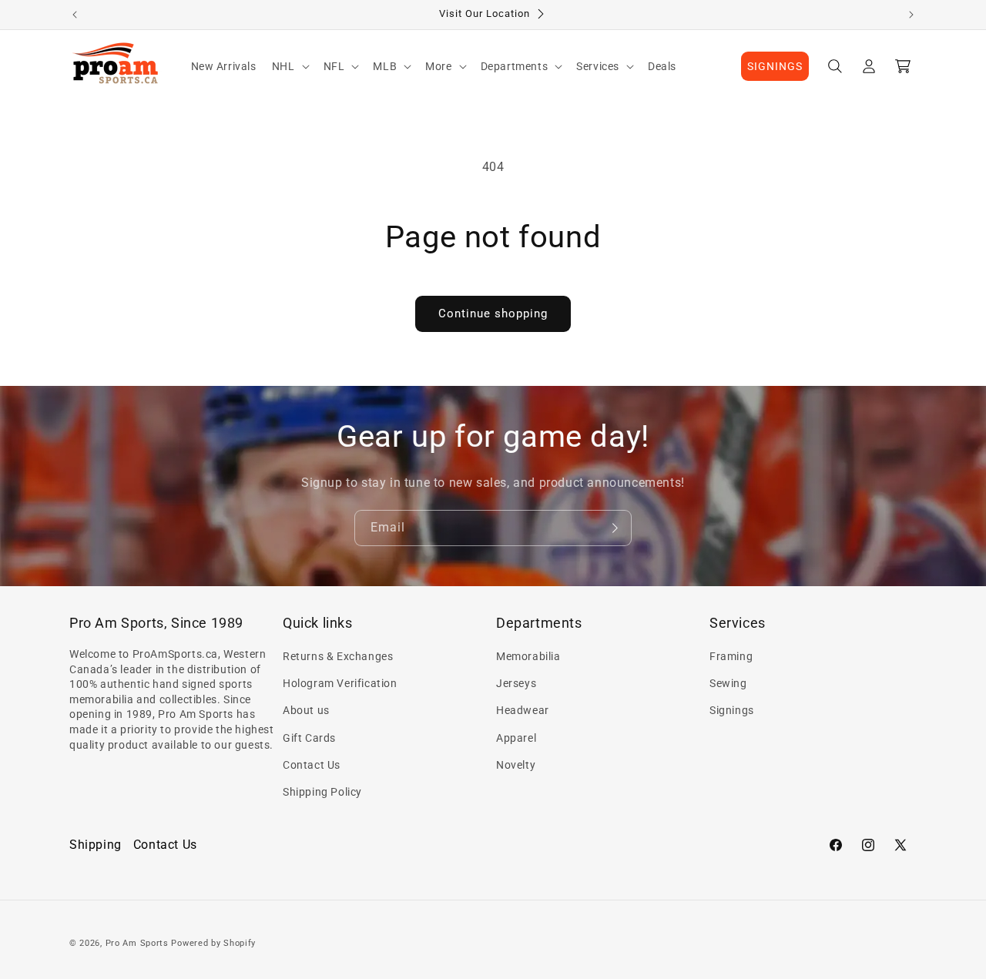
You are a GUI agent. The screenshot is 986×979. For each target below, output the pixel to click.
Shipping (95, 844)
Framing (731, 656)
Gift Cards (309, 738)
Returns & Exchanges (338, 656)
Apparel (516, 738)
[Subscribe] (614, 528)
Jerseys (516, 683)
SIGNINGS (775, 66)
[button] (290, 66)
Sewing (728, 683)
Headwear (522, 711)
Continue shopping (493, 313)
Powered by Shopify (213, 943)
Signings (731, 711)
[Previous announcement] (75, 14)
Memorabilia (528, 656)
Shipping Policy (322, 792)
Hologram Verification (340, 683)
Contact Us (311, 765)
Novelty (515, 765)
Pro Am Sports (137, 943)
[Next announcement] (911, 14)
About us (306, 711)
